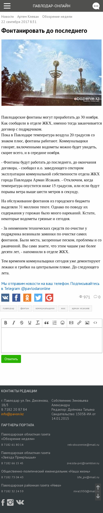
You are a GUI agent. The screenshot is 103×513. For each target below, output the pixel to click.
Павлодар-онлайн (51, 5)
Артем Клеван (28, 16)
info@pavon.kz (12, 414)
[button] (6, 323)
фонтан (24, 308)
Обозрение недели (57, 16)
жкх (63, 308)
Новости (7, 16)
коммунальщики (45, 308)
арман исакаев (80, 308)
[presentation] (5, 323)
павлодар (8, 308)
